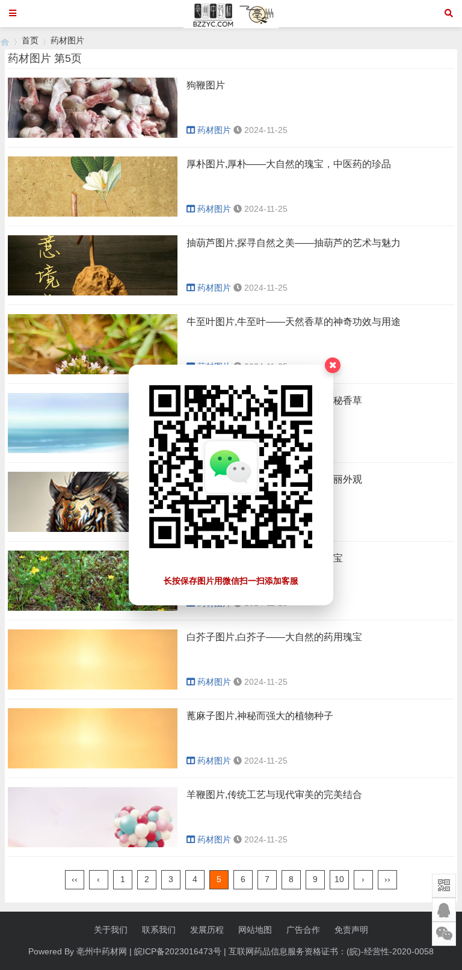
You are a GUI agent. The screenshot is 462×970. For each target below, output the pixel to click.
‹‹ (75, 879)
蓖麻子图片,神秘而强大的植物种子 (259, 716)
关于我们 (111, 929)
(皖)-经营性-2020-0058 (390, 951)
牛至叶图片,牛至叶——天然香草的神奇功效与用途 (293, 322)
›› (387, 879)
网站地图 (255, 929)
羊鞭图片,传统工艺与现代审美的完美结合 (274, 794)
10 (339, 879)
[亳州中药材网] (231, 13)
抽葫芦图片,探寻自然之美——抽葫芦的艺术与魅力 (293, 243)
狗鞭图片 (205, 85)
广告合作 (303, 929)
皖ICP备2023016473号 (177, 951)
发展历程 (207, 929)
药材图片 (67, 40)
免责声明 (351, 929)
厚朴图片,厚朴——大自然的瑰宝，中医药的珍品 (288, 164)
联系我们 (159, 929)
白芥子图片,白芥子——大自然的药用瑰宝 (274, 637)
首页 (30, 40)
